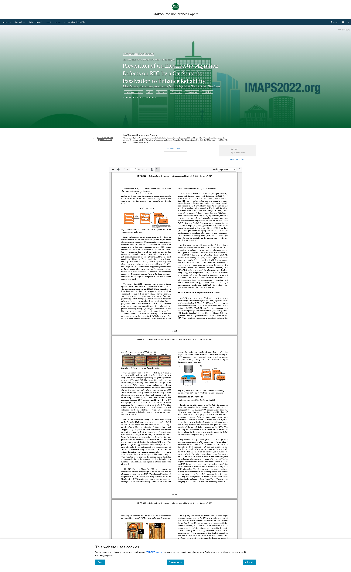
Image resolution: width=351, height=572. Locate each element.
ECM (149, 92)
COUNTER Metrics (153, 552)
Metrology (208, 92)
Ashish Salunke (130, 86)
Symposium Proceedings (138, 53)
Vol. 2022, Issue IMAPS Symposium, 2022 (141, 60)
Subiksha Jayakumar (179, 86)
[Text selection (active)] (157, 169)
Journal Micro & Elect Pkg (74, 22)
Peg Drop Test (192, 92)
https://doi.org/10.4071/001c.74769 (139, 97)
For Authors (20, 22)
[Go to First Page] (123, 169)
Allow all (250, 562)
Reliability (161, 92)
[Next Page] (142, 169)
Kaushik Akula (161, 86)
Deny (101, 562)
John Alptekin (146, 86)
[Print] (118, 169)
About (48, 22)
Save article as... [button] (174, 148)
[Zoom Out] (213, 169)
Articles (5, 22)
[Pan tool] (151, 169)
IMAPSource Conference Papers (140, 135)
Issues (57, 22)
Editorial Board (35, 22)
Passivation (176, 92)
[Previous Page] (127, 169)
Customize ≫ (176, 562)
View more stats (237, 159)
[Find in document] (239, 169)
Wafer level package (133, 92)
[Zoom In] (216, 169)
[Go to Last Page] (146, 169)
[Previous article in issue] (93, 138)
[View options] (113, 169)
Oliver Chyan (214, 86)
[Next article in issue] (116, 138)
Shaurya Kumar (198, 86)
